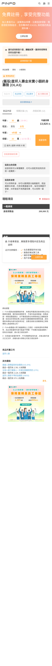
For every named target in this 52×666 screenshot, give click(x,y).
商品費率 (29, 94)
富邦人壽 (6, 354)
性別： (5, 126)
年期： (5, 133)
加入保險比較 (43, 94)
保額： (5, 139)
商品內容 (7, 111)
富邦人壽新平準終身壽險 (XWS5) (15, 376)
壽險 (14, 70)
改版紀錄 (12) (39, 111)
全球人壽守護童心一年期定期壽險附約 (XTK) (20, 370)
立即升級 (39, 257)
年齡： (5, 120)
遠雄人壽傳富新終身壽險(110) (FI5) (16, 365)
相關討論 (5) (22, 111)
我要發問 (42, 140)
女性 (22, 126)
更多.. (45, 381)
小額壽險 (22, 70)
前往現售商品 (25, 102)
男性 (13, 126)
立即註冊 (24, 36)
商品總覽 (5, 70)
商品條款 (18, 94)
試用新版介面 (26, 61)
